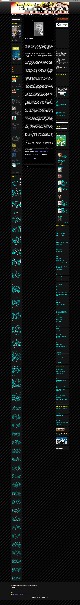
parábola (13, 291)
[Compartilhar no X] (44, 154)
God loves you (18, 355)
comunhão (13, 227)
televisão (18, 277)
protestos (19, 562)
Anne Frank (17, 342)
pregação (13, 265)
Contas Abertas (59, 300)
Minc (18, 468)
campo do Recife (14, 519)
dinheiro (13, 260)
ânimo (12, 579)
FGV (16, 436)
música (19, 262)
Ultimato (17, 507)
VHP (13, 509)
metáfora (14, 332)
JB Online (58, 413)
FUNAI (19, 436)
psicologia (18, 563)
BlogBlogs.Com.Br (14, 590)
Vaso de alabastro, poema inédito (18, 90)
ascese (14, 517)
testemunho (14, 278)
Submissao (13, 502)
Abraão (13, 406)
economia (18, 533)
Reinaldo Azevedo (17, 491)
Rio (13, 494)
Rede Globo (16, 490)
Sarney (17, 498)
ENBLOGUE (13, 432)
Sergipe (15, 499)
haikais (13, 546)
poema (13, 197)
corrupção (18, 233)
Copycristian (58, 302)
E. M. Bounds (18, 431)
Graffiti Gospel (14, 99)
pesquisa (14, 560)
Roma (12, 495)
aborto (19, 269)
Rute (20, 495)
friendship (17, 542)
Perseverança (19, 319)
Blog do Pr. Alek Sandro (60, 369)
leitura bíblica (14, 238)
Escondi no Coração (59, 249)
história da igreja (17, 288)
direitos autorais (14, 325)
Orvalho (57, 339)
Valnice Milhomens (17, 511)
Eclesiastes (18, 432)
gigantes (16, 386)
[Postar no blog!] (43, 154)
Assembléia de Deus (17, 242)
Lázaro (19, 461)
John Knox (18, 451)
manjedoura (13, 552)
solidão (14, 568)
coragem (13, 525)
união (12, 575)
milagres (18, 276)
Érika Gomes (14, 577)
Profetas (16, 485)
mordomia (13, 392)
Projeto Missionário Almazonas (61, 399)
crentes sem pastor (17, 525)
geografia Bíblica (14, 328)
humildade (13, 306)
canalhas (13, 300)
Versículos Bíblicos (18, 368)
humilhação (13, 276)
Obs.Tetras (58, 271)
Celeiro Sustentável (59, 375)
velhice (19, 339)
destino (20, 379)
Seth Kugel (19, 499)
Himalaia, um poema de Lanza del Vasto (64, 169)
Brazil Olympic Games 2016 (61, 371)
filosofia (13, 231)
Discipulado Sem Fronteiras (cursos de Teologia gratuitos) (61, 312)
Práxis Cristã (58, 274)
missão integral (16, 232)
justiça (18, 330)
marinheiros (18, 552)
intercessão (14, 262)
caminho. (19, 518)
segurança (17, 567)
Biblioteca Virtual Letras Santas (61, 292)
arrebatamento (14, 373)
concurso (14, 524)
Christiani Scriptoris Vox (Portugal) (62, 242)
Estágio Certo (58, 383)
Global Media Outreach (60, 317)
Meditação (13, 319)
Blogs (15, 215)
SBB (12, 366)
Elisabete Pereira (15, 352)
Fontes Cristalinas (59, 253)
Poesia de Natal (18, 153)
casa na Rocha (14, 521)
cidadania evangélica (16, 258)
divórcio (14, 381)
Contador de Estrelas (18, 128)
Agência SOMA (59, 286)
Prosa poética (14, 487)
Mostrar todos (66, 222)
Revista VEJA (18, 364)
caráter (19, 520)
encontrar (13, 535)
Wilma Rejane (15, 71)
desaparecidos (17, 303)
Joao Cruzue (15, 67)
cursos (14, 529)
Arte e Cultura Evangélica (60, 233)
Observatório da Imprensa (60, 417)
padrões (13, 558)
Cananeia (19, 416)
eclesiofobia (14, 274)
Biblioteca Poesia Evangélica (61, 290)
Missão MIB (58, 392)
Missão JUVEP (58, 328)
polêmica (17, 213)
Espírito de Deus (15, 220)
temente (20, 568)
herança (20, 546)
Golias (14, 440)
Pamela (15, 477)
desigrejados (13, 532)
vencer (13, 340)
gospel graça (13, 544)
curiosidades (19, 528)
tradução (19, 241)
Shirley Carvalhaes (17, 500)
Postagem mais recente (30, 166)
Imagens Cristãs (61, 180)
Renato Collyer (14, 492)
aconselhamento (14, 370)
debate (19, 529)
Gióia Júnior (19, 439)
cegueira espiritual (16, 375)
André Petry (17, 410)
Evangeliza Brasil (59, 314)
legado (13, 551)
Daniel (17, 422)
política (19, 204)
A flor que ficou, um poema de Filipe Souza (64, 175)
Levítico (19, 457)
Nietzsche (13, 473)
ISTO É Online (58, 411)
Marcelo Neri (13, 465)
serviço (18, 402)
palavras (18, 396)
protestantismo (16, 398)
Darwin (20, 422)
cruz (12, 259)
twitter (13, 312)
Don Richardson (14, 430)
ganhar (19, 543)
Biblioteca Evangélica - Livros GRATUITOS (27, 14)
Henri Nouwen (19, 442)
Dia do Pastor (14, 427)
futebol (13, 386)
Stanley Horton (18, 501)
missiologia (14, 240)
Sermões (18, 248)
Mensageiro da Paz (17, 467)
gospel (20, 386)
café (16, 374)
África (17, 292)
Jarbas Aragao (18, 449)
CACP (57, 297)
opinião (15, 221)
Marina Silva (18, 465)
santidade (18, 265)
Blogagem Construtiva (18, 414)
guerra (13, 288)
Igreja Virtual (58, 258)
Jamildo (13, 449)
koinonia (19, 550)
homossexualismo (15, 236)
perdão (13, 250)
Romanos (18, 297)
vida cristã (17, 279)
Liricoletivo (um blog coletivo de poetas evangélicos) (61, 267)
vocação (13, 292)
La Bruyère (19, 456)
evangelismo (14, 200)
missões (33, 155)
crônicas (17, 259)
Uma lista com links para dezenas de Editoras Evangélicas (62, 357)
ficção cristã (18, 385)
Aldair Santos (18, 408)
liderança (17, 224)
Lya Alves (16, 461)
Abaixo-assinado (17, 405)
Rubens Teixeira (17, 495)
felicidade (18, 327)
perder (13, 397)
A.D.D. (17, 106)
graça (13, 224)
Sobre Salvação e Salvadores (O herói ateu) (64, 218)
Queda (13, 364)
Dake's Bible (13, 422)
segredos (13, 402)
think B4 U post (17, 570)
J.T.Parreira (16, 189)
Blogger (46, 597)
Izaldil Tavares (18, 246)
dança (16, 529)
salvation (13, 310)
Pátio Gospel (58, 397)
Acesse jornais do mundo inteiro (61, 408)
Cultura (18, 250)
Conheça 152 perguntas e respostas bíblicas (18, 79)
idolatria (13, 330)
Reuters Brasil (58, 420)
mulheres (19, 227)
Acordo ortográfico (14, 407)
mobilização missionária (16, 289)
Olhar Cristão (14, 475)
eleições (18, 260)
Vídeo (17, 218)
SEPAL (57, 348)
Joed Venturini (19, 357)
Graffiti (17, 440)
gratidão (13, 261)
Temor (17, 502)
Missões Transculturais (16, 255)
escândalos (13, 305)
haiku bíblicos (18, 329)
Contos (13, 233)
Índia (20, 340)
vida (16, 211)
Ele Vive (57, 378)
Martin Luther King (15, 318)
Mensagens (14, 212)
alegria (19, 371)
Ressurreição (18, 492)
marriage (13, 331)
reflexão (14, 179)
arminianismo (13, 516)
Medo (12, 467)
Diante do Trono (19, 427)
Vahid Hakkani (19, 509)
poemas (16, 196)
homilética (18, 305)
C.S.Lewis (18, 344)
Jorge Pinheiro (18, 452)
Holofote (57, 256)
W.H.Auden (19, 512)
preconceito (19, 561)
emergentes (13, 534)
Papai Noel (18, 477)
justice (19, 549)
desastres (19, 378)
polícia (16, 397)
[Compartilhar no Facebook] (45, 154)
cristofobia (13, 527)
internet (20, 214)
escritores (18, 538)
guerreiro (19, 545)
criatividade (18, 526)
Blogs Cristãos (15, 415)
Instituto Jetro (58, 321)
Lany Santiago (15, 457)
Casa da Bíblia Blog (59, 373)
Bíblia (15, 205)
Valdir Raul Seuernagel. (16, 510)
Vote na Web (58, 362)
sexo (18, 310)
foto (19, 287)
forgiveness (13, 542)
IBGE (19, 444)
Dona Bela (19, 430)
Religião (13, 229)
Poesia (13, 184)
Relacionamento (16, 247)
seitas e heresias (15, 337)
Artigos (20, 188)
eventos (18, 244)
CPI (15, 345)
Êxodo (13, 578)
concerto (13, 301)
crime (13, 303)
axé (15, 518)
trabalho (18, 278)
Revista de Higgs (14, 493)
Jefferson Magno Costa (15, 450)
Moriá (16, 469)
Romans (19, 365)
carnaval (20, 374)
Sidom (12, 501)
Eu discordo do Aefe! (60, 251)
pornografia (18, 334)
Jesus (13, 210)
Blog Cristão (18, 343)
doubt (14, 533)
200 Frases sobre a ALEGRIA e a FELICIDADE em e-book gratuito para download (64, 183)
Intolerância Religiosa (18, 356)
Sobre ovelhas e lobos (18, 144)
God (13, 355)
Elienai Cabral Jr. (18, 434)
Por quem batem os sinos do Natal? (18, 117)
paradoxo (19, 558)
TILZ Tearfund (58, 354)
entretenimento (18, 536)
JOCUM (16, 447)
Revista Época (19, 493)
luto (19, 551)
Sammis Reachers (16, 69)
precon (16, 561)
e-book (18, 194)
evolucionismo (14, 383)
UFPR (14, 507)
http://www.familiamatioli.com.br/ (41, 151)
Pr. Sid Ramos (14, 483)
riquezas (18, 400)
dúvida (19, 325)
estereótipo (13, 287)
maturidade (13, 553)
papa (16, 558)
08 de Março (15, 341)
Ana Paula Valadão (15, 409)
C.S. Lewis (13, 344)
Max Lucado (18, 466)
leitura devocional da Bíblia (16, 239)
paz (16, 559)
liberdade (14, 307)
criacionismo (18, 301)
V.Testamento (19, 508)
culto (16, 528)
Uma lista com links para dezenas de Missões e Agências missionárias (62, 359)
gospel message (19, 544)
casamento (13, 264)
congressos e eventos (16, 324)
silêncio (20, 567)
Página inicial (14, 14)
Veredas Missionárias (16, 256)
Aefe (18, 201)
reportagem (13, 399)
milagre (19, 307)
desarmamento (14, 378)
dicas (20, 220)
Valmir (12, 511)
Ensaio (13, 251)
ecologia (18, 381)
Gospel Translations (59, 319)
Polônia (13, 481)
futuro (16, 543)
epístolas (13, 537)
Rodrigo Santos (18, 494)
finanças (18, 275)
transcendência (14, 572)
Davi (13, 423)
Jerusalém (18, 317)
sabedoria (13, 263)
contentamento (18, 524)
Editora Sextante (14, 433)
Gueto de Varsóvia (17, 441)
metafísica (20, 554)
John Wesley (15, 358)
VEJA (13, 368)
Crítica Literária (17, 347)
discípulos (18, 532)
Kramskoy (16, 456)
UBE (19, 226)
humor (13, 237)
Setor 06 (13, 500)
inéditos (13, 201)
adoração (18, 229)
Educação (17, 351)
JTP (13, 178)
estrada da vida (15, 230)
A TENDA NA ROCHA (61, 160)
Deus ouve (17, 423)
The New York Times (16, 367)
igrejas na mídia (18, 306)
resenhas (18, 399)
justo (16, 550)
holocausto (18, 261)
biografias (18, 263)
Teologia (16, 206)
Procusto (16, 484)
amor (20, 218)
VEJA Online (58, 424)
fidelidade (16, 541)
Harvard (15, 442)
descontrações (15, 379)
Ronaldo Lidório (59, 344)
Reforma (19, 320)
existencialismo (14, 384)
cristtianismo (18, 527)
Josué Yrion (18, 453)
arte (19, 212)
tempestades (14, 569)
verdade (13, 279)
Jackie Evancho (18, 448)
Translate (64, 129)
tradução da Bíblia (15, 571)
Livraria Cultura (14, 460)
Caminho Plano (59, 240)
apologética (14, 202)
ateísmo (13, 257)
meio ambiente (18, 331)
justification (13, 550)
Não (12, 474)
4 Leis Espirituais (59, 284)
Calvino (16, 416)
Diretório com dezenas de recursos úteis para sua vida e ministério (61, 308)
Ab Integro (58, 367)
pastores (13, 225)
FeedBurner (65, 95)
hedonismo (16, 546)
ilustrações (19, 231)
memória (16, 554)
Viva (16, 512)
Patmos (18, 478)
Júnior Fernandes (18, 359)
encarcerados (18, 534)
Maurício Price (14, 296)
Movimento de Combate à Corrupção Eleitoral (60, 332)
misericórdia (15, 555)
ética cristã (14, 293)
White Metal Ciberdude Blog (61, 402)
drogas (13, 304)
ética (19, 292)
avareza (13, 518)
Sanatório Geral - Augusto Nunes (62, 422)
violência (17, 340)
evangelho (14, 207)
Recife (12, 490)
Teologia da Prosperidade (16, 255)
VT (15, 509)
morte (13, 277)
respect (13, 400)
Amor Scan (60, 216)
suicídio (17, 568)
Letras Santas (58, 264)
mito (19, 555)
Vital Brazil (13, 512)
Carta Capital (18, 418)
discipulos (19, 380)
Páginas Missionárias (60, 272)
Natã (16, 470)
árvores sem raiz (18, 578)
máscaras (13, 396)
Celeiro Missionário (59, 298)
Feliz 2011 (18, 353)
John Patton (13, 452)
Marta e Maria (14, 466)
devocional (14, 185)
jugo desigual (14, 549)
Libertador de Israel (14, 458)
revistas (18, 291)
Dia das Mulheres (18, 426)
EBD (12, 351)
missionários (14, 203)
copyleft (20, 283)
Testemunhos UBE (59, 352)
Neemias (19, 470)
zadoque (19, 576)
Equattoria (58, 247)
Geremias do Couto (14, 439)
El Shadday (18, 433)
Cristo (15, 226)
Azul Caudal (16, 243)
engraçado (13, 382)
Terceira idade (18, 504)
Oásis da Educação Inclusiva (61, 395)
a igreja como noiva (16, 369)
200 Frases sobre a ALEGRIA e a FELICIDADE (64, 189)
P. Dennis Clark (18, 476)
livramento (16, 551)
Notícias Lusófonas (59, 415)
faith (17, 287)
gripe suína (14, 545)
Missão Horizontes (59, 326)
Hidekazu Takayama (14, 444)
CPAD (13, 345)
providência (13, 563)
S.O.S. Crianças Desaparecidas (61, 346)
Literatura (14, 204)
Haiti (12, 356)
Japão (14, 357)
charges (18, 300)
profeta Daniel (15, 562)
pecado (13, 245)
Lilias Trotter (19, 458)
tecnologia (18, 311)
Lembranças (15, 360)
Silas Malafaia (17, 366)
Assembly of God (15, 314)
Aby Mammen (18, 406)
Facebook (13, 353)
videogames (14, 576)
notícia (20, 205)
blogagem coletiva (15, 299)
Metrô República (14, 468)
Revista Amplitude (55, 14)
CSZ (18, 345)
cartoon (16, 520)
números (18, 290)
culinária (13, 528)
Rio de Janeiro (14, 365)
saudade (18, 401)
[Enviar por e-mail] (42, 154)
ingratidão (18, 388)
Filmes (13, 354)
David (17, 316)
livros (13, 190)
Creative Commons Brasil (60, 304)
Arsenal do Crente (61, 194)
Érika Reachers (19, 577)
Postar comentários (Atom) (40, 169)
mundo (19, 395)
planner (17, 560)
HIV (12, 442)
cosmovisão (14, 214)
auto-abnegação (18, 517)
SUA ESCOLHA (59, 276)
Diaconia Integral (59, 244)
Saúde (13, 298)
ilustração (18, 237)
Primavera (14, 320)
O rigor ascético (14, 136)
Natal (19, 228)
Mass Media (19, 361)
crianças (13, 526)
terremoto (19, 569)
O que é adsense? (17, 474)
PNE (12, 477)
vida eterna (19, 575)
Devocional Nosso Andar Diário (61, 306)
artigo (31, 155)
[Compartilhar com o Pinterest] (46, 154)
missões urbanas (15, 249)
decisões (13, 285)
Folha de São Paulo (18, 354)
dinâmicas (14, 380)
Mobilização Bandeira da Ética (61, 330)
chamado (13, 244)
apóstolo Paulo (15, 372)
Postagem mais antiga (48, 166)
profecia (20, 397)
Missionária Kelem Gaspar (61, 393)
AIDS (12, 405)
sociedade (13, 311)
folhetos (19, 541)
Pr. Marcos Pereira (17, 482)
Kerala (12, 456)
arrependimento (19, 516)
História (14, 228)
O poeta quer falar (59, 269)
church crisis (15, 283)
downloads (14, 193)
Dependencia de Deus (16, 266)
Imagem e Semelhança (60, 260)
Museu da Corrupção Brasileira (61, 334)
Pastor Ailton (13, 478)
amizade (13, 270)
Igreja (13, 195)
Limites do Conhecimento (16, 459)
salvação (18, 219)
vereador (16, 575)
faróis (12, 541)
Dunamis (13, 431)
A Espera (63, 161)
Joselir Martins (14, 453)
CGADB (19, 293)
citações (19, 195)
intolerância (18, 264)
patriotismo (13, 559)
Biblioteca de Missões (60, 227)
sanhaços (13, 567)
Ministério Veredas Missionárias (43, 14)
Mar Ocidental (60, 167)
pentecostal (19, 559)
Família (15, 216)
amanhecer (18, 298)
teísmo (13, 570)
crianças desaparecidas (16, 302)
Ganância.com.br (59, 315)
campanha (18, 235)
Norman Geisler (18, 473)
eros (18, 382)
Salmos (13, 248)
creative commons (16, 284)
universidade (14, 339)
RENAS (57, 342)
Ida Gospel (58, 384)
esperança (13, 326)
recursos (19, 215)
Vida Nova (18, 222)
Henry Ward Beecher (16, 443)
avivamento (18, 257)
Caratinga (13, 417)
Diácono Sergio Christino (60, 376)
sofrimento (19, 225)
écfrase (15, 579)
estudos (19, 210)
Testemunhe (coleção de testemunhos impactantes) (61, 350)
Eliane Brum (13, 434)
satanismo (13, 401)
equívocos (17, 537)
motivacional (14, 290)
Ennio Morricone (14, 435)
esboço (18, 304)
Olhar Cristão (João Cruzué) (61, 115)
